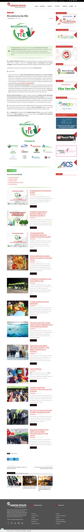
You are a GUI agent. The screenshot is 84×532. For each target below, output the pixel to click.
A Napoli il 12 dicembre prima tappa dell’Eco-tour (40, 280)
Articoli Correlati (11, 473)
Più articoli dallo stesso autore (22, 473)
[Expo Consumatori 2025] (66, 110)
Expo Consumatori (35, 523)
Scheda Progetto (11, 170)
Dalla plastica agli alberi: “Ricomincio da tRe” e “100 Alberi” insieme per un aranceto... (39, 348)
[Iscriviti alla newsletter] (66, 26)
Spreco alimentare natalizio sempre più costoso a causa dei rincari (41, 258)
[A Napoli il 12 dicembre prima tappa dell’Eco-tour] (17, 285)
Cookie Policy (28, 530)
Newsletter (34, 521)
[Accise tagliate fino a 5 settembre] (14, 481)
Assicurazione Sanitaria (13, 177)
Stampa (71, 6)
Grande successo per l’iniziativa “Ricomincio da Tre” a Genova (41, 389)
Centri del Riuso (35, 369)
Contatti (64, 6)
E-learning (58, 523)
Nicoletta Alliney (11, 18)
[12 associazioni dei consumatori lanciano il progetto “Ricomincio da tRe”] (17, 239)
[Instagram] (70, 1)
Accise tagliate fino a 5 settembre (13, 486)
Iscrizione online (35, 519)
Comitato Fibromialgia (61, 521)
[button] (75, 6)
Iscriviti (50, 6)
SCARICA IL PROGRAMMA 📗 (27, 83)
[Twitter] (74, 1)
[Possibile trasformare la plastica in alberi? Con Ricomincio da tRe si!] (17, 218)
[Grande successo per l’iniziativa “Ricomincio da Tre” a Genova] (17, 394)
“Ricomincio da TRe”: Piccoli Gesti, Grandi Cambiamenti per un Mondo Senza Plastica (41, 324)
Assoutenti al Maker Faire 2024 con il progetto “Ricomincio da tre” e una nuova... (39, 432)
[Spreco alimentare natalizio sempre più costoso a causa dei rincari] (17, 262)
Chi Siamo (42, 6)
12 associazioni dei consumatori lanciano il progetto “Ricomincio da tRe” (40, 235)
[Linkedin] (72, 1)
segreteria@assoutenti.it (17, 519)
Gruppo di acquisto (60, 519)
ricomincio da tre (14, 453)
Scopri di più (33, 206)
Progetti (12, 12)
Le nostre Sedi (34, 515)
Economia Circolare (12, 180)
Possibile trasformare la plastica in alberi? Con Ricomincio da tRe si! (38, 213)
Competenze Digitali (12, 179)
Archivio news (62, 0)
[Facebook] (67, 1)
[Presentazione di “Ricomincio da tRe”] (17, 197)
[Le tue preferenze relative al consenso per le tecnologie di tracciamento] (2, 529)
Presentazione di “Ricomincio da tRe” (40, 191)
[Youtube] (76, 1)
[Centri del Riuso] (17, 375)
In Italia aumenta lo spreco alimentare (39, 302)
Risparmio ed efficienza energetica (16, 182)
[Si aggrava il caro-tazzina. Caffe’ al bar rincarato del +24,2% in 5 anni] (30, 481)
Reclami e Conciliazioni (61, 515)
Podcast (58, 513)
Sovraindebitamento (12, 184)
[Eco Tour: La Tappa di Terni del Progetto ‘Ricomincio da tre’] (17, 417)
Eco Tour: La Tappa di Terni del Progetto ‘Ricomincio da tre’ (41, 411)
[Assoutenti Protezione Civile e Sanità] (66, 60)
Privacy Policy (23, 530)
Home (36, 6)
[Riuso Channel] (66, 77)
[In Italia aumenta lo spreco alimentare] (17, 308)
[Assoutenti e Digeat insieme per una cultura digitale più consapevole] (66, 128)
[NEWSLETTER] (66, 93)
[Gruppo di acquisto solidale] (66, 42)
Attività (57, 6)
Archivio (8, 12)
